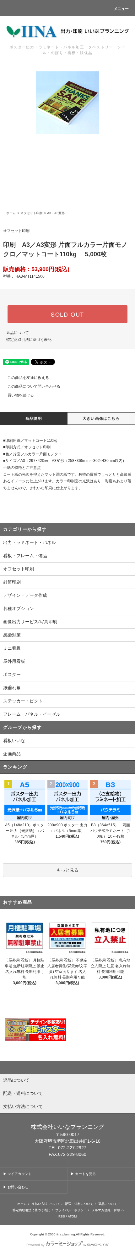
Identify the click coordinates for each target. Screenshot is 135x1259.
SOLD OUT (67, 314)
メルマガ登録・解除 (106, 1210)
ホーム (11, 213)
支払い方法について (46, 1204)
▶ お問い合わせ (15, 1187)
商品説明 (33, 418)
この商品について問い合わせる (34, 386)
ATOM (72, 1216)
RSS (61, 1216)
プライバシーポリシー (71, 1210)
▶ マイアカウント (17, 1174)
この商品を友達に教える (28, 377)
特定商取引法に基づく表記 (28, 339)
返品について (17, 332)
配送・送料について (79, 1204)
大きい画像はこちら (101, 418)
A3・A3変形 (56, 213)
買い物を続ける (21, 395)
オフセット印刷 (31, 213)
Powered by (35, 1245)
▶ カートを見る (83, 1174)
